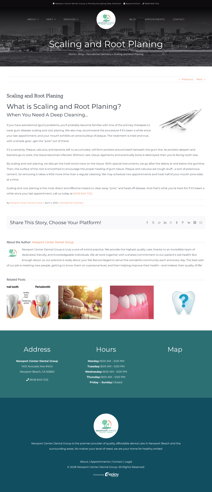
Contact (117, 461)
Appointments (133, 3)
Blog (81, 54)
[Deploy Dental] (112, 475)
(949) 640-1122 (152, 3)
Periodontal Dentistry (98, 54)
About (84, 461)
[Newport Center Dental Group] (106, 412)
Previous (187, 79)
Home (72, 54)
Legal (128, 461)
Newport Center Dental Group (26, 202)
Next (199, 79)
